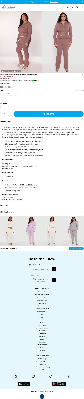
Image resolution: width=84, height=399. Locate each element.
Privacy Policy (42, 359)
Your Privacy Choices (42, 361)
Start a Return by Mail (42, 328)
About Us (42, 337)
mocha (5, 84)
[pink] (5, 87)
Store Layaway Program (42, 308)
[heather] (9, 87)
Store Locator (42, 292)
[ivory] (12, 87)
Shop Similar (76, 248)
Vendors (42, 347)
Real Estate (42, 350)
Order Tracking (41, 325)
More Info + (54, 2)
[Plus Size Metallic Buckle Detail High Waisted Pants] (83, 75)
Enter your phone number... (40, 280)
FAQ (42, 317)
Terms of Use (42, 364)
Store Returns (42, 306)
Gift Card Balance (42, 311)
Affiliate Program (42, 345)
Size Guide (42, 320)
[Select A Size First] (3, 114)
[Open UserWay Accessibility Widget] (42, 396)
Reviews (42, 339)
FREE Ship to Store (42, 298)
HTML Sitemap (42, 331)
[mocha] (1, 87)
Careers (42, 353)
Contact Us (42, 322)
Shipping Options (42, 300)
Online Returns (42, 303)
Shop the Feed (42, 342)
